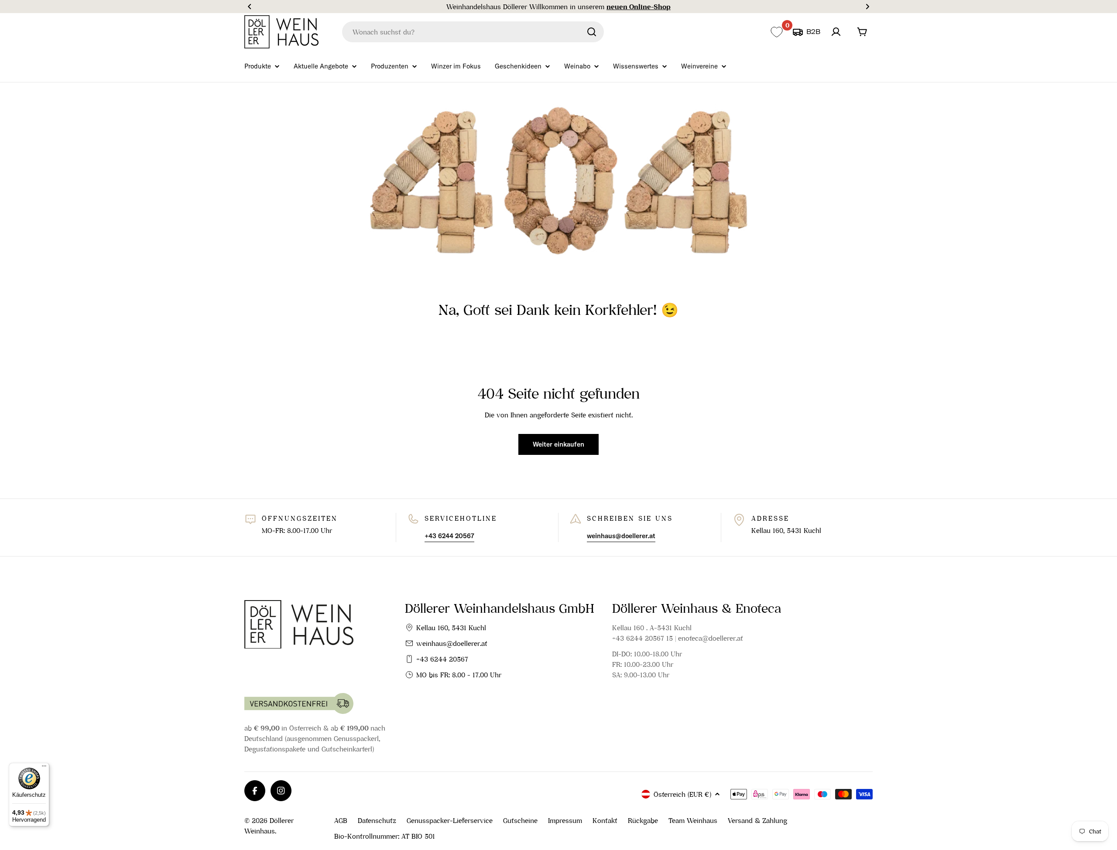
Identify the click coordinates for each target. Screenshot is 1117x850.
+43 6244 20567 (442, 659)
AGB (340, 820)
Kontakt (605, 820)
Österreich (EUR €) (682, 794)
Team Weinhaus (692, 820)
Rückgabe (643, 820)
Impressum (565, 820)
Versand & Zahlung (757, 820)
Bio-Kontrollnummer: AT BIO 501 (384, 836)
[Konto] (836, 32)
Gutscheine (520, 820)
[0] (776, 32)
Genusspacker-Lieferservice (450, 820)
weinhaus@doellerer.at (451, 643)
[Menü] (44, 768)
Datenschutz (377, 820)
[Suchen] (591, 32)
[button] (249, 6)
